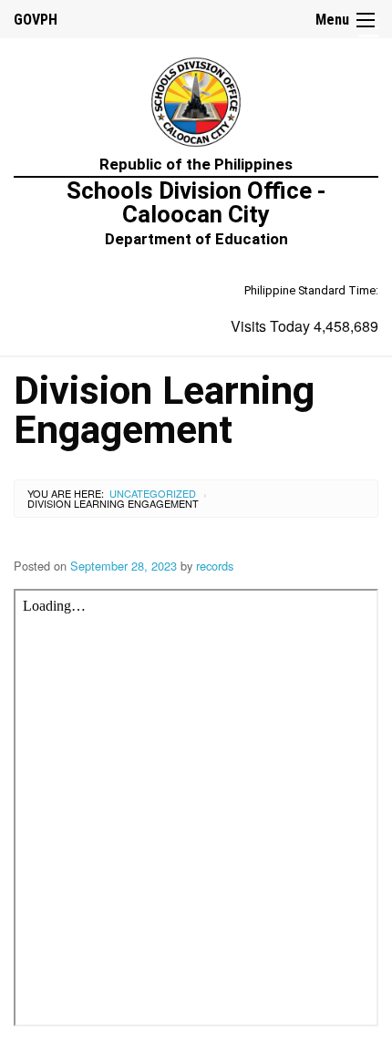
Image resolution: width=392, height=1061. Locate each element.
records (214, 565)
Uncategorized (152, 493)
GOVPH (35, 19)
